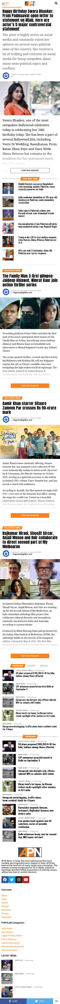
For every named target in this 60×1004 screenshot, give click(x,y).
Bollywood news (9, 950)
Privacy (5, 913)
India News (6, 928)
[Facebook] (4, 879)
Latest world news (10, 943)
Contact (5, 906)
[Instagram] (18, 879)
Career (4, 902)
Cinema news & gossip (12, 946)
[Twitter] (11, 879)
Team (4, 899)
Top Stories (7, 932)
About (4, 895)
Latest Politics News (11, 935)
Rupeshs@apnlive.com (22, 293)
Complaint (6, 917)
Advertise (6, 910)
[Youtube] (25, 879)
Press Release (8, 939)
